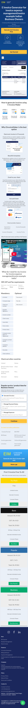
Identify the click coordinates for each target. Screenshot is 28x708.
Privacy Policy (4, 676)
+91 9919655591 (5, 689)
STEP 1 (5, 110)
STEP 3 (23, 110)
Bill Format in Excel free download (20, 436)
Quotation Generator (7, 227)
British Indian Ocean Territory (7, 367)
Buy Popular (14, 583)
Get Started (14, 52)
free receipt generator (17, 444)
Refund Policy (4, 678)
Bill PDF (16, 432)
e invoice (3, 444)
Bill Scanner (4, 639)
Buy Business (14, 623)
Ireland (3, 363)
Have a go (14, 464)
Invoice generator (6, 440)
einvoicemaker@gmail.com (8, 691)
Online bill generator (20, 440)
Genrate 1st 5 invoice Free (11, 31)
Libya (16, 366)
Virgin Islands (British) (5, 372)
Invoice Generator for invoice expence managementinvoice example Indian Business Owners (12, 668)
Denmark (4, 377)
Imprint (3, 665)
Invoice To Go (21, 232)
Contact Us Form (5, 687)
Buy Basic (14, 544)
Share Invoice (4, 644)
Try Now (14, 504)
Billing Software (5, 652)
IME (9, 700)
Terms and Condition (6, 680)
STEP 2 (14, 110)
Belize (16, 377)
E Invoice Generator (6, 650)
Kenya (16, 363)
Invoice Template (7, 232)
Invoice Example (20, 227)
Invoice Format (6, 432)
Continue (14, 421)
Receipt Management (6, 641)
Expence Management (7, 654)
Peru (15, 371)
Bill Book (3, 435)
